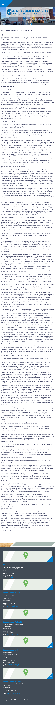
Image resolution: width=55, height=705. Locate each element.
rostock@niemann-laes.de (14, 693)
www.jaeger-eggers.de (12, 606)
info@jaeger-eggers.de (12, 605)
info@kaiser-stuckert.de (13, 664)
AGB (53, 24)
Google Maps (51, 560)
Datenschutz (37, 24)
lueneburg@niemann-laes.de (14, 577)
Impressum (46, 24)
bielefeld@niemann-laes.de (14, 634)
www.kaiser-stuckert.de (12, 666)
